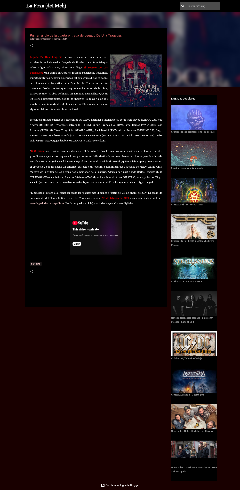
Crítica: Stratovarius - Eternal (186, 281)
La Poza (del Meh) (46, 6)
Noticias (35, 264)
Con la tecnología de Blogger (122, 485)
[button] (32, 46)
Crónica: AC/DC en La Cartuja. (187, 358)
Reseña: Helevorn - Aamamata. (187, 168)
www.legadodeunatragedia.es (47, 203)
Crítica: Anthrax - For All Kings (187, 204)
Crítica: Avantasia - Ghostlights (187, 394)
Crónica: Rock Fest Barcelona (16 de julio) (193, 132)
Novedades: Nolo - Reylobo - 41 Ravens (192, 431)
